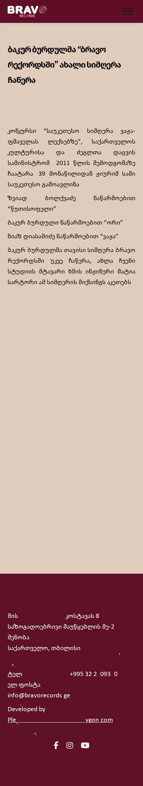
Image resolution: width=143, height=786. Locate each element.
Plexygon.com (60, 720)
